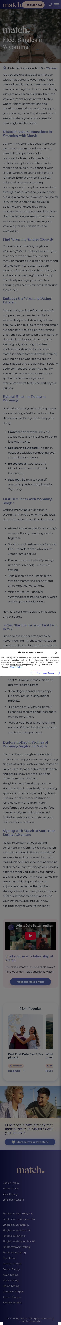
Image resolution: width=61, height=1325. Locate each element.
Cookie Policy (16, 667)
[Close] (56, 652)
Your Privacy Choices (45, 673)
